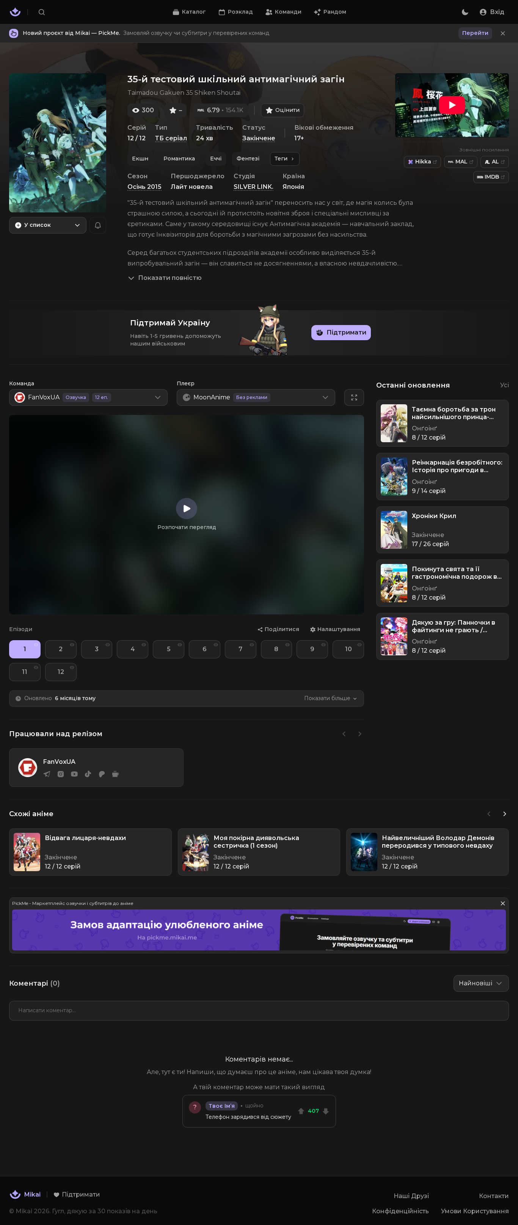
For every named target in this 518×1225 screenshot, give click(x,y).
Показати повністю (170, 277)
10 (348, 649)
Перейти (475, 33)
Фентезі (248, 158)
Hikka (423, 161)
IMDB (492, 176)
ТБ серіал (171, 138)
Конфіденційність (400, 1211)
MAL (461, 161)
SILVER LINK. (253, 186)
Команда (21, 383)
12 (61, 671)
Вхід (497, 12)
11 (24, 671)
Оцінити (287, 110)
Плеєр (186, 383)
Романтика (179, 158)
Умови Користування (475, 1211)
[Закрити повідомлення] (503, 33)
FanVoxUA (59, 761)
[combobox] (47, 225)
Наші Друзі (411, 1196)
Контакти (494, 1196)
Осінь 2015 (144, 186)
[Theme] (465, 12)
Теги (281, 158)
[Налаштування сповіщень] (97, 225)
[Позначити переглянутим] (36, 645)
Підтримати (346, 332)
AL (495, 161)
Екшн (140, 158)
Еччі (215, 158)
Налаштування (338, 629)
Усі (504, 385)
